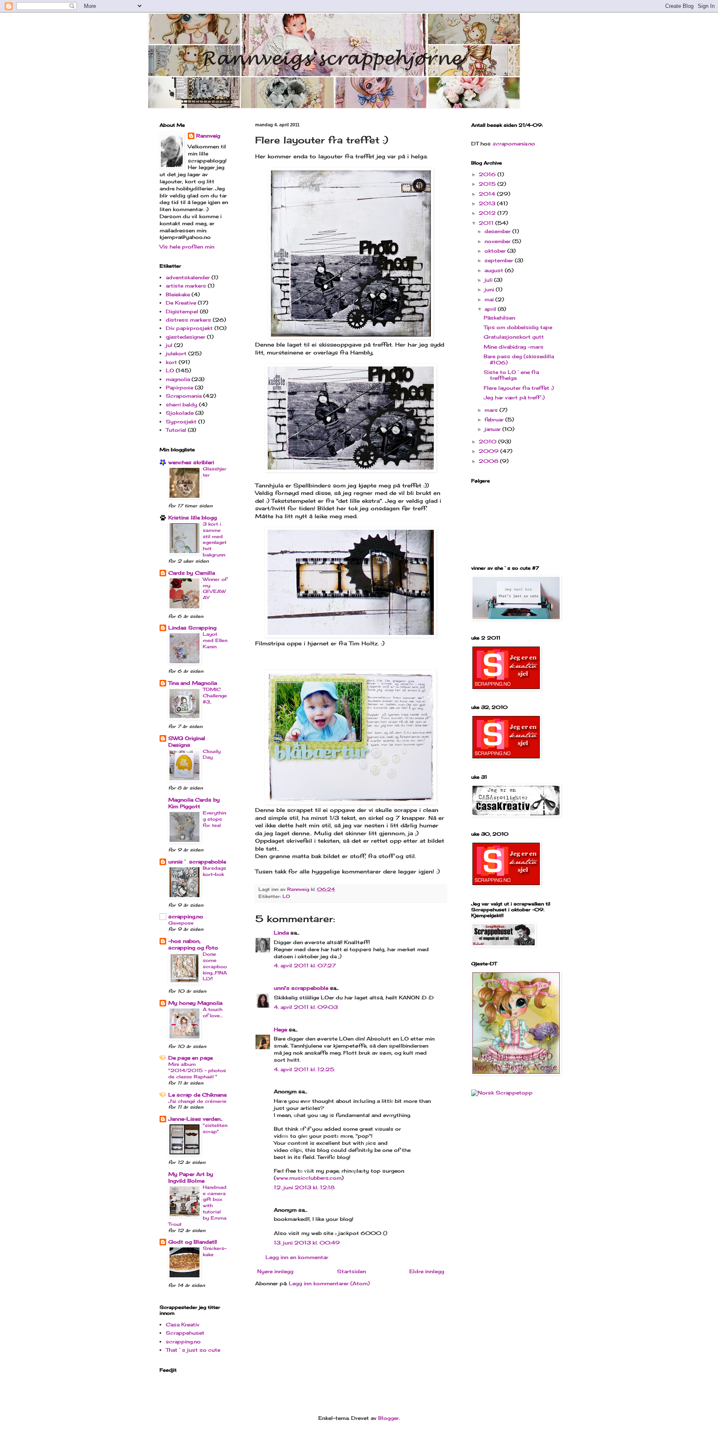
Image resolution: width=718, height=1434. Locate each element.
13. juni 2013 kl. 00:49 (307, 1243)
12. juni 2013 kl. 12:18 (304, 1187)
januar (493, 429)
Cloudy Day (212, 754)
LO (286, 896)
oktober (495, 251)
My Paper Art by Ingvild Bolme (190, 1177)
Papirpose (179, 387)
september (499, 260)
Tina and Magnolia (192, 683)
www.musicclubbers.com (309, 1178)
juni (490, 289)
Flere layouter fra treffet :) (519, 388)
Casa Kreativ (182, 1324)
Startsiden (351, 1271)
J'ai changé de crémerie (197, 1101)
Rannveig (208, 136)
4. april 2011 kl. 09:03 (306, 1007)
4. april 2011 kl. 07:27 (305, 965)
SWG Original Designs (186, 741)
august (494, 270)
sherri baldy (181, 404)
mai (489, 299)
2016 (488, 174)
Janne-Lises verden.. (195, 1119)
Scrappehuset (185, 1333)
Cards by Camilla (191, 573)
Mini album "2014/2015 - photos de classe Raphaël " (197, 1070)
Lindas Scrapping (192, 628)
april (491, 309)
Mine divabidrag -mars (513, 347)
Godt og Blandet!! (192, 1242)
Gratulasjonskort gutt (514, 337)
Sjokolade (180, 413)
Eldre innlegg (426, 1271)
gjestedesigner (185, 337)
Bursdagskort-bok (214, 871)
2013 (488, 203)
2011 (487, 223)
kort (171, 362)
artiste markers (186, 286)
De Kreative (181, 303)
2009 (489, 451)
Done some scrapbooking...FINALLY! (215, 966)
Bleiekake (178, 294)
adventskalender (188, 277)
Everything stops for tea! (214, 819)
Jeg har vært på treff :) (514, 397)
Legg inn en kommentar (297, 1257)
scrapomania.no (513, 143)
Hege (280, 1029)
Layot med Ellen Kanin (215, 640)
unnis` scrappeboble (197, 861)
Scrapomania (184, 396)
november (498, 241)
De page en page (190, 1058)
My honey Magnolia (195, 1003)
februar (494, 419)
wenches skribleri (191, 462)
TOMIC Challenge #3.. (215, 695)
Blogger (388, 1418)
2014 (488, 194)
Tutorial (176, 430)
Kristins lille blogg (192, 517)
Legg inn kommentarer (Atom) (329, 1283)
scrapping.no (185, 916)
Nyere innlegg (275, 1271)
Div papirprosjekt (189, 328)
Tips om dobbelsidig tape (518, 327)
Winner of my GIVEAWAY (215, 588)
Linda (281, 933)
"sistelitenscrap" (215, 1128)
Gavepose (181, 923)
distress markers (188, 320)
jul (169, 345)
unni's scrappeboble (301, 988)
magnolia (178, 379)
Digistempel (182, 311)
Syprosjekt (181, 421)
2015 (488, 184)
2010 (488, 441)
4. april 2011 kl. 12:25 (304, 1069)
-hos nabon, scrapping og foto (193, 944)
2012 (488, 213)
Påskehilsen (499, 318)
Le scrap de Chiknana (197, 1095)
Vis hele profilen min (187, 247)
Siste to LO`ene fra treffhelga (511, 375)
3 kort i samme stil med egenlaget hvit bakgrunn (214, 539)
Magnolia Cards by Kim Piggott (194, 803)
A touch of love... (212, 1012)
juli (489, 280)
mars (491, 410)
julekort (176, 353)
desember (498, 231)
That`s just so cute (193, 1350)
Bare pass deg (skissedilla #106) (519, 359)
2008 (489, 461)
